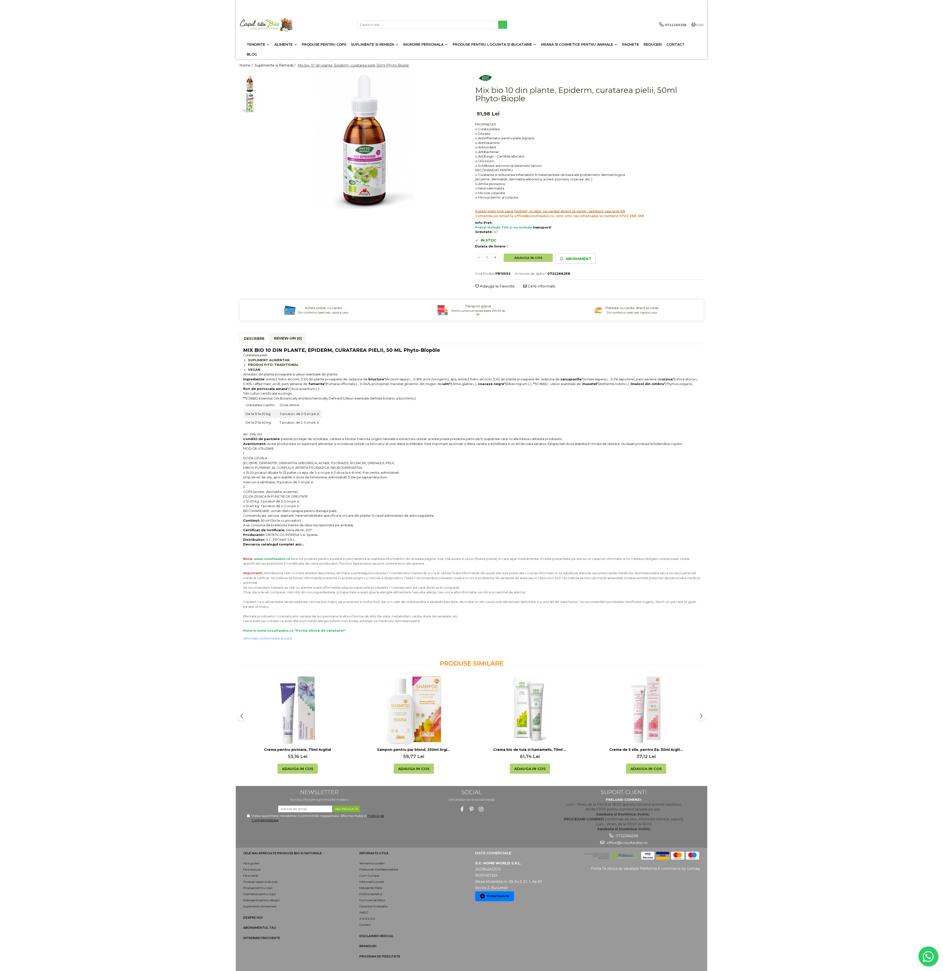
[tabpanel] (365, 140)
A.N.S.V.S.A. (367, 918)
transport (541, 227)
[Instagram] (481, 809)
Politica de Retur (371, 894)
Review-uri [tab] (288, 338)
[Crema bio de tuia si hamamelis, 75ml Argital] (530, 710)
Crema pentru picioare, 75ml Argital (297, 749)
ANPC (363, 912)
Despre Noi (253, 917)
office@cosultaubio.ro (627, 842)
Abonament (578, 258)
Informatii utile (373, 853)
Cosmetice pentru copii (259, 894)
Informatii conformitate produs (267, 638)
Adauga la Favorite (497, 286)
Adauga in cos (528, 258)
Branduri (367, 946)
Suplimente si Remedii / (276, 65)
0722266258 (626, 835)
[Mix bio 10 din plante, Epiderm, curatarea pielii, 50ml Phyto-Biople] (365, 140)
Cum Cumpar (369, 875)
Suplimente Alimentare (259, 906)
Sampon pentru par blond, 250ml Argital (414, 749)
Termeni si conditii (372, 863)
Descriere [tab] (254, 338)
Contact (365, 925)
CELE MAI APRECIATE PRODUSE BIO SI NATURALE (282, 853)
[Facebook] (462, 809)
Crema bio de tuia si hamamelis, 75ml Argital (530, 749)
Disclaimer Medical (376, 936)
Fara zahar (251, 875)
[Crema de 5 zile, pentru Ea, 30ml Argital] (646, 710)
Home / (246, 65)
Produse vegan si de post (260, 882)
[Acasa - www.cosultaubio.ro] (270, 24)
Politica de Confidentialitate (378, 869)
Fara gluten (251, 863)
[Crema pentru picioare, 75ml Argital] (297, 710)
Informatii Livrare (371, 882)
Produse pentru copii (258, 888)
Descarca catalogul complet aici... (273, 544)
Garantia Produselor (373, 906)
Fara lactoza (252, 869)
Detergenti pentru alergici (261, 900)
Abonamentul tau (259, 927)
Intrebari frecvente (261, 938)
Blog (252, 54)
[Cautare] (502, 25)
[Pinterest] (471, 809)
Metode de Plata (370, 888)
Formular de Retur (372, 900)
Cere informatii (541, 286)
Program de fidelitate (379, 956)
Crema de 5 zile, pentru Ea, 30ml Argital (646, 749)
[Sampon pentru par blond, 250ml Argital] (414, 710)
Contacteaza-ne (498, 896)
